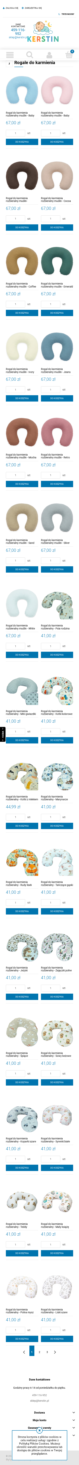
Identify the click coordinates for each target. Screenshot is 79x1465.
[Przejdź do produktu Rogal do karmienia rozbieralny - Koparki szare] (22, 1116)
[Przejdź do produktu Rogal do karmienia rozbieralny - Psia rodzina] (57, 603)
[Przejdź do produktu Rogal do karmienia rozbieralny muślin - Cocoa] (57, 175)
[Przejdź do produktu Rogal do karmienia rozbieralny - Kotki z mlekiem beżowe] (22, 774)
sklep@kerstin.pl (18, 37)
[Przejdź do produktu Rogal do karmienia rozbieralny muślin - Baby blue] (22, 90)
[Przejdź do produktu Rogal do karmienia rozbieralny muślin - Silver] (57, 517)
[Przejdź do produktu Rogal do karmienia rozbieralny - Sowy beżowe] (57, 1030)
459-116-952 (18, 32)
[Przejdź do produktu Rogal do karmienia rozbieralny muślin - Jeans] (57, 346)
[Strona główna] (43, 31)
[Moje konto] (49, 55)
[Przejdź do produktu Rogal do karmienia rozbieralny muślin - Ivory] (22, 346)
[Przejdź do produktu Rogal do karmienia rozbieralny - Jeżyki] (22, 945)
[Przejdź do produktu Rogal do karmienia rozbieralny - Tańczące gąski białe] (57, 859)
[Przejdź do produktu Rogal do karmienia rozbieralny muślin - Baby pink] (57, 90)
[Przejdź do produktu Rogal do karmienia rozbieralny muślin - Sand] (22, 517)
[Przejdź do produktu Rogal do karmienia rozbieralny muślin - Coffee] (22, 261)
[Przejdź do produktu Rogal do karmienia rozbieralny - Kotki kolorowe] (57, 688)
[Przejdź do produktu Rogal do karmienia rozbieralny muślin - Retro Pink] (57, 432)
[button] (10, 55)
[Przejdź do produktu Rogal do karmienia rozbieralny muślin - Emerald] (57, 261)
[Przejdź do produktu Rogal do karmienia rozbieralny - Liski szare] (57, 1287)
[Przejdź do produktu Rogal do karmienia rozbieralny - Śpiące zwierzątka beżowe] (22, 1030)
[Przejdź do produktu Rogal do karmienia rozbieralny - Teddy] (22, 1201)
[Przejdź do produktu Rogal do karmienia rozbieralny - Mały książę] (57, 1201)
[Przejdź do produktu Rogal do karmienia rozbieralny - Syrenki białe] (57, 1116)
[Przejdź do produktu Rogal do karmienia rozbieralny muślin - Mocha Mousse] (22, 432)
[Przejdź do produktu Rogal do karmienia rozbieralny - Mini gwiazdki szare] (22, 688)
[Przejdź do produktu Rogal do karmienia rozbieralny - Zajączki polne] (57, 945)
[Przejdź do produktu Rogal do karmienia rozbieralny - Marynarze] (57, 774)
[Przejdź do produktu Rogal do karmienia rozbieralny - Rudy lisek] (22, 859)
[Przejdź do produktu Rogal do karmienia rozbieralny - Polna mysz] (22, 1287)
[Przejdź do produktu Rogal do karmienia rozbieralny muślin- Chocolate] (22, 175)
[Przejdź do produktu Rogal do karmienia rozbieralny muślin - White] (22, 603)
